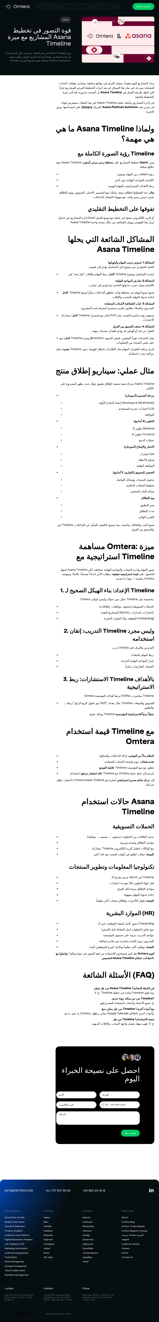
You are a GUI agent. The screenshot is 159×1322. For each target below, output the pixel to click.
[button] (48, 6)
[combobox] (105, 1105)
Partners (47, 6)
